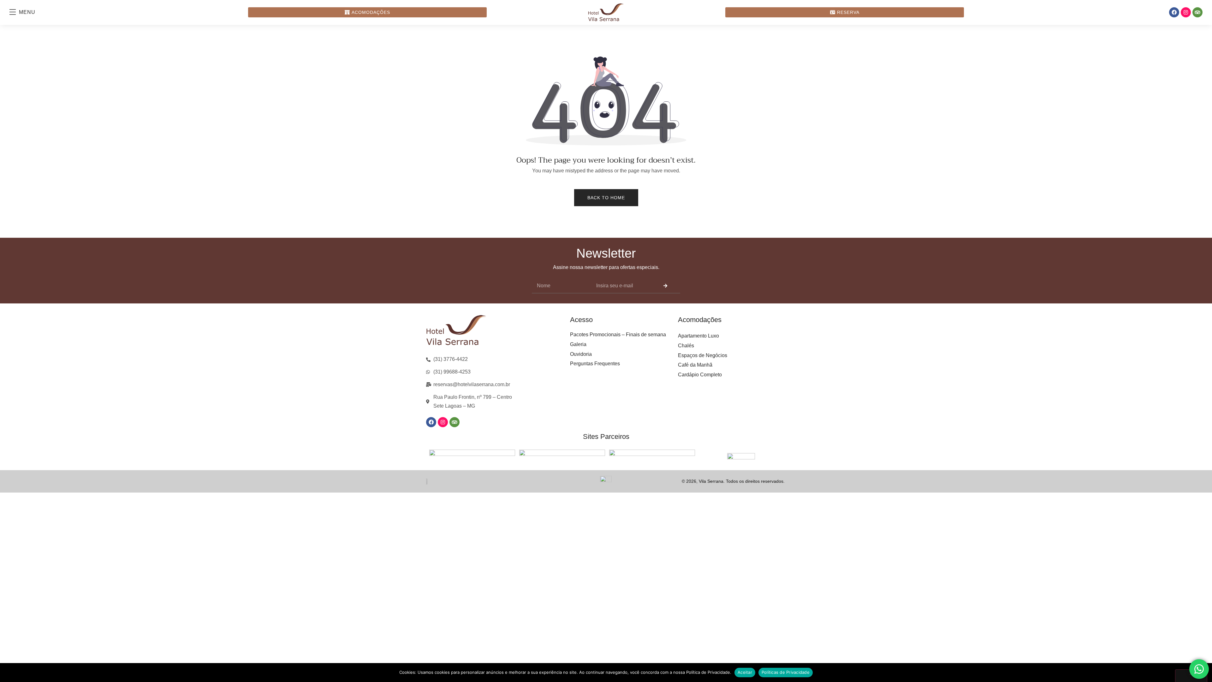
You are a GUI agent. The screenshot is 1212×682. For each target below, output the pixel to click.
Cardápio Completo (700, 374)
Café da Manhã (695, 365)
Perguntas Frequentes (595, 363)
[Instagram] (1186, 12)
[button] (25, 12)
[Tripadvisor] (1197, 12)
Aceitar (745, 672)
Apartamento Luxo (698, 335)
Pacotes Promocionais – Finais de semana (618, 334)
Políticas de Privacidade (786, 672)
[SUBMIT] (665, 285)
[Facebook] (1174, 12)
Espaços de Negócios (702, 355)
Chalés (686, 345)
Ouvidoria (581, 354)
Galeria (578, 344)
